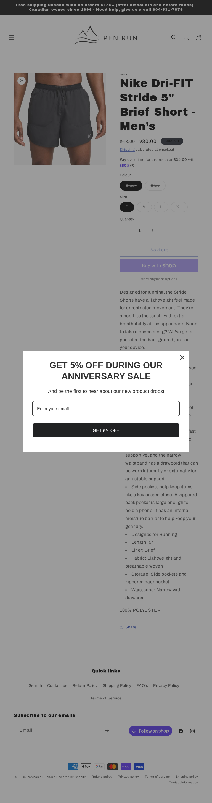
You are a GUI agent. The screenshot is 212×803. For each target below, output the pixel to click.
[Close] (182, 357)
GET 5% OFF (106, 430)
